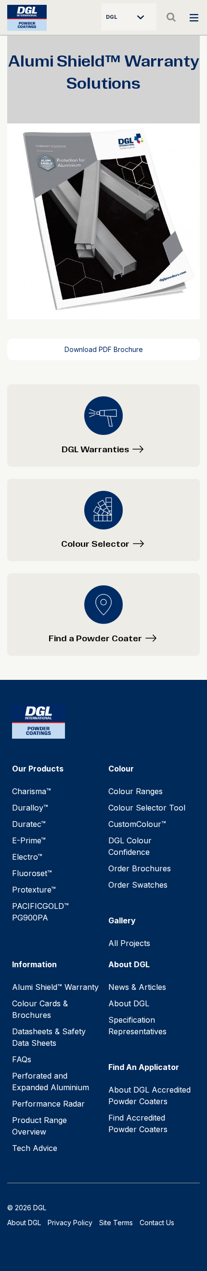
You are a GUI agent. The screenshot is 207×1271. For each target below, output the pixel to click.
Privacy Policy (70, 1222)
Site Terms (116, 1222)
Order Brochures (139, 868)
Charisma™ (31, 791)
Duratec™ (29, 824)
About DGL (128, 1003)
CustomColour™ (137, 824)
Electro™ (27, 857)
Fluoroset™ (32, 873)
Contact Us (157, 1222)
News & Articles (137, 987)
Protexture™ (34, 889)
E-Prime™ (29, 840)
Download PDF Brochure (104, 349)
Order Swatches (138, 885)
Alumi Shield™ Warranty (55, 987)
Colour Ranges (135, 791)
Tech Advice (34, 1148)
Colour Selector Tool (146, 807)
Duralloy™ (30, 807)
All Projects (129, 943)
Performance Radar (48, 1104)
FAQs (21, 1059)
